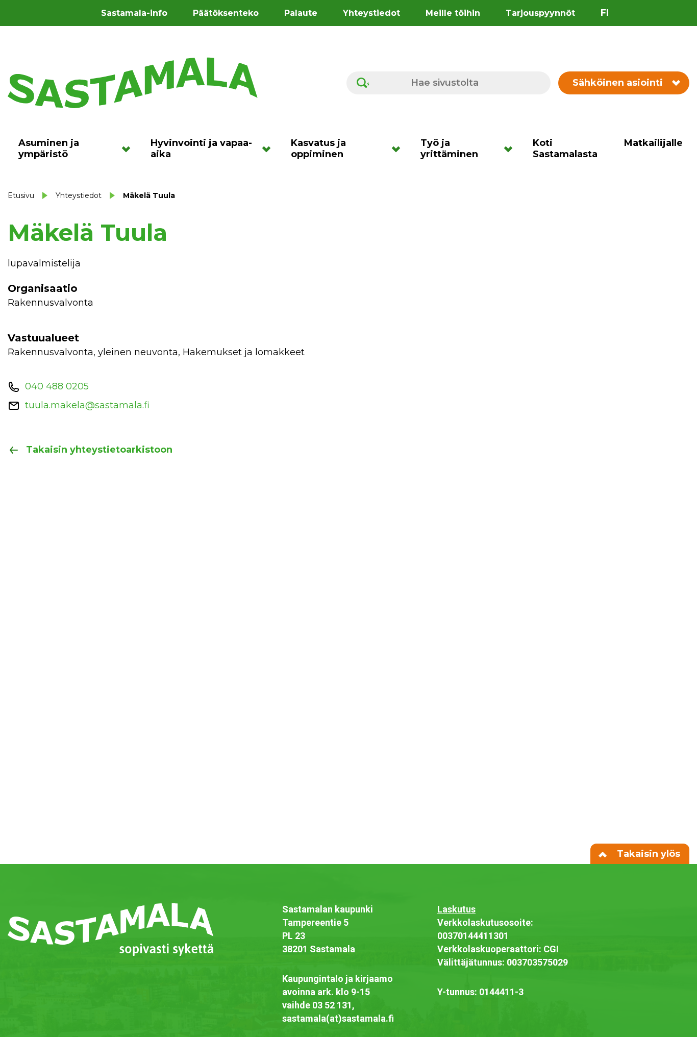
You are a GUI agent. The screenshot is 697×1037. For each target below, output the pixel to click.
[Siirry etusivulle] (133, 82)
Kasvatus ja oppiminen (318, 148)
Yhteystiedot (371, 13)
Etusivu (21, 195)
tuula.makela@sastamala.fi (87, 405)
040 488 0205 (57, 386)
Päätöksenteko (226, 13)
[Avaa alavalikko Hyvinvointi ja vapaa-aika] (269, 148)
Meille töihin (453, 13)
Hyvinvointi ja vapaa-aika (201, 148)
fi (605, 12)
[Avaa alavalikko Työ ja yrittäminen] (511, 148)
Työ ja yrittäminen (449, 148)
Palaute (300, 13)
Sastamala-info (134, 13)
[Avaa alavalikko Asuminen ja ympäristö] (129, 148)
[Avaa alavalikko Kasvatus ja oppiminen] (399, 148)
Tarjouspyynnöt (540, 13)
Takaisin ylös (647, 853)
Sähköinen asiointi (617, 82)
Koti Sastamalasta (565, 148)
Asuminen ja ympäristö (48, 148)
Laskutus (456, 909)
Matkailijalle (653, 143)
